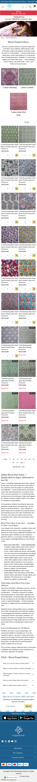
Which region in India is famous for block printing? (16, 674)
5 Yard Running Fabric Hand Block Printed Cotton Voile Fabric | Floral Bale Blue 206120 (9, 179)
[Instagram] (15, 742)
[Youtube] (12, 742)
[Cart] (16, 155)
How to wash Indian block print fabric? (16, 680)
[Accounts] (30, 7)
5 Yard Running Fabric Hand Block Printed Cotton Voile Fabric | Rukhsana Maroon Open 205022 (9, 246)
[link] (23, 7)
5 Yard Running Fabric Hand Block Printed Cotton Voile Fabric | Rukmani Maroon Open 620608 (9, 444)
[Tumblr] (17, 742)
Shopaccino (12, 779)
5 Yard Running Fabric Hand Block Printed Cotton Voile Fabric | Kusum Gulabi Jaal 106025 (9, 313)
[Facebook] (2, 742)
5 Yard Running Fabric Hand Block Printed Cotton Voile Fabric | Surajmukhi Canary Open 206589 (27, 280)
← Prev (5, 459)
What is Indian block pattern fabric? (15, 685)
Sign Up (28, 706)
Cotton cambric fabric (11, 558)
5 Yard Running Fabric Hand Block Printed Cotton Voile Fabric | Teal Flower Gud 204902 (27, 313)
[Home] (10, 7)
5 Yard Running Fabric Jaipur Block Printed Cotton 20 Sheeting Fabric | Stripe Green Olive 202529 (9, 412)
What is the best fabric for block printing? (17, 668)
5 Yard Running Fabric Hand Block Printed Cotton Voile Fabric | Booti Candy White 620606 (27, 412)
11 (17, 459)
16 (13, 462)
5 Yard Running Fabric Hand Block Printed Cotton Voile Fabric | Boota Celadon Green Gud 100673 (9, 146)
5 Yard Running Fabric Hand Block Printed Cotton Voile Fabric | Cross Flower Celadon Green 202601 (27, 146)
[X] (5, 742)
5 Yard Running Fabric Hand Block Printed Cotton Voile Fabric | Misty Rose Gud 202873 (27, 213)
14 (29, 459)
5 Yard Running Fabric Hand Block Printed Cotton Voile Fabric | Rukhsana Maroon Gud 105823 (9, 280)
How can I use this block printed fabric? (16, 663)
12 (21, 459)
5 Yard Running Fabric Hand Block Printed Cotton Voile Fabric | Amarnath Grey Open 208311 (27, 179)
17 (17, 462)
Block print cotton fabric (12, 545)
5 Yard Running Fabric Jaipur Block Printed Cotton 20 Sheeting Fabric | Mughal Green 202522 (9, 380)
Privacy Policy (24, 776)
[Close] (35, 2)
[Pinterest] (9, 742)
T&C (30, 19)
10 (13, 459)
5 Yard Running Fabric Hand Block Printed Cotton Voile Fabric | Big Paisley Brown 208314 (9, 213)
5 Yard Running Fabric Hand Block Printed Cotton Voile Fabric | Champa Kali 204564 (27, 246)
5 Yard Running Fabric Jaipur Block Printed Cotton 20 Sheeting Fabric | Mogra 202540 (27, 380)
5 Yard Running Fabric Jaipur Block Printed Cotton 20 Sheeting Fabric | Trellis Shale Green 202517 (27, 444)
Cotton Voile (8, 570)
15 (33, 459)
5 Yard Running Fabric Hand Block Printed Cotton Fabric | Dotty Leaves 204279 (9, 347)
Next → (22, 462)
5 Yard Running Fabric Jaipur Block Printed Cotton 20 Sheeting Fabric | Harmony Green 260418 (27, 347)
